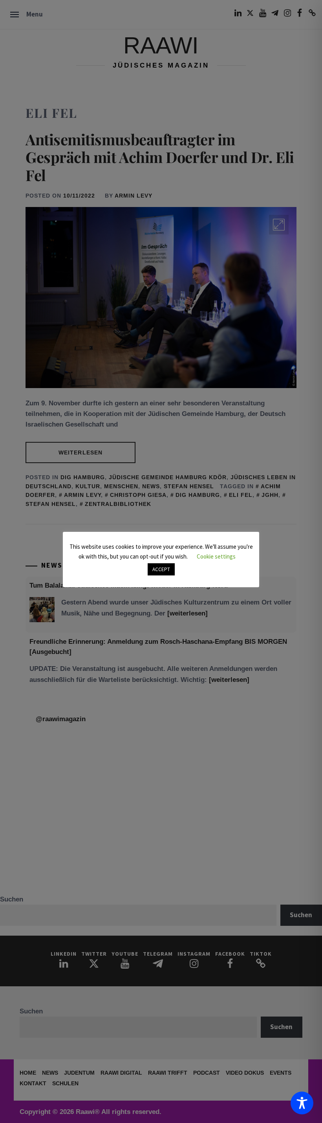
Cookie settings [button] (216, 556)
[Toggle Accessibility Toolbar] (302, 1103)
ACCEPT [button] (161, 569)
